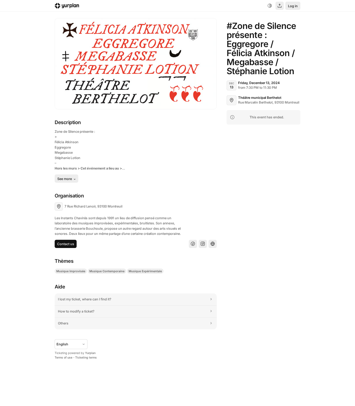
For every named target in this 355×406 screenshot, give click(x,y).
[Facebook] (193, 244)
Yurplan (90, 353)
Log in (293, 6)
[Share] (279, 6)
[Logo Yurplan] (67, 6)
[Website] (213, 244)
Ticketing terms (86, 357)
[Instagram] (203, 244)
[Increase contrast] (270, 6)
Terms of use (63, 357)
